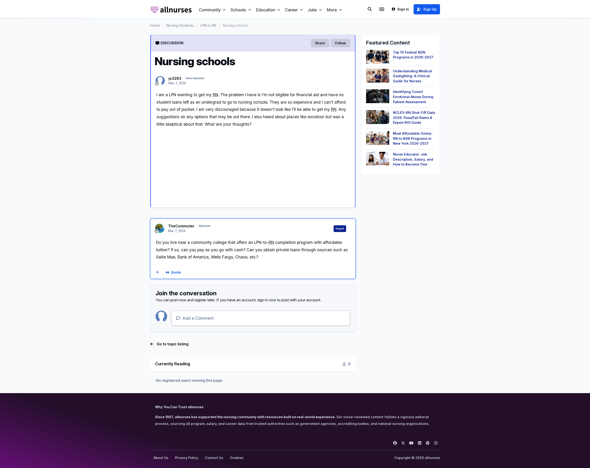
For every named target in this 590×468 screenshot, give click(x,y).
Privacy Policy (186, 458)
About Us (160, 458)
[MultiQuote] (157, 272)
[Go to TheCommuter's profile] (159, 228)
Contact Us (214, 458)
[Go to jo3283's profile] (160, 80)
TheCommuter (181, 226)
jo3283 (175, 78)
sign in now (266, 300)
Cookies (236, 458)
